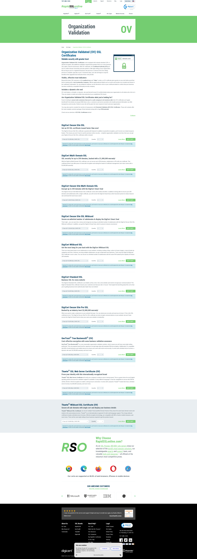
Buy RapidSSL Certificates (94, 537)
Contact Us (108, 542)
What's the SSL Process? (94, 529)
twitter (125, 540)
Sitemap (108, 539)
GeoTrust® (77, 529)
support (120, 451)
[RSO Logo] (72, 7)
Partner (131, 13)
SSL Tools (90, 526)
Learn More (121, 139)
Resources (109, 1)
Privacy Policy (109, 534)
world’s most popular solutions (120, 449)
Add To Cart (130, 139)
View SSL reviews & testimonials (98, 488)
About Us (95, 1)
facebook (121, 540)
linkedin (130, 540)
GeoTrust (87, 13)
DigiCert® (77, 534)
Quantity (94, 139)
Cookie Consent (110, 526)
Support (102, 1)
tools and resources (110, 454)
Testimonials (65, 531)
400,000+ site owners (119, 446)
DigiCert (76, 13)
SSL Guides (109, 529)
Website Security (120, 13)
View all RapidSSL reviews (116, 515)
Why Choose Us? (66, 529)
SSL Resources (92, 531)
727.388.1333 (66, 1)
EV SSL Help (91, 539)
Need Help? (92, 524)
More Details (87, 145)
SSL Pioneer (105, 446)
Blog (115, 1)
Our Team (64, 526)
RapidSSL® (78, 526)
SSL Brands (79, 524)
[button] (127, 525)
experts (110, 451)
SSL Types (109, 13)
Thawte (98, 13)
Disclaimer (108, 537)
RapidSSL (66, 13)
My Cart (89, 1)
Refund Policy (109, 531)
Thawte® (77, 531)
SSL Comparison (92, 534)
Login (121, 1)
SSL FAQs (90, 542)
